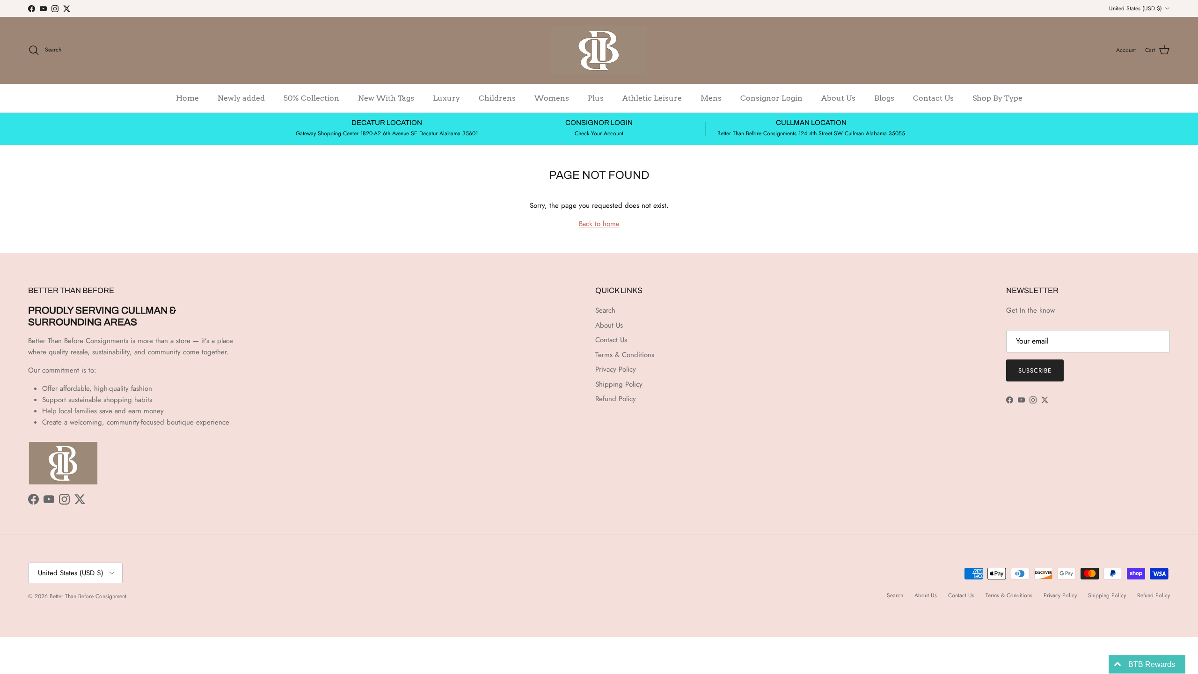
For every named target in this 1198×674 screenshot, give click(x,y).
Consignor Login (771, 98)
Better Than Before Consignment (88, 596)
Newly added (241, 98)
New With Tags (386, 98)
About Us (838, 98)
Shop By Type (997, 98)
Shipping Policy (619, 384)
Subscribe (1035, 370)
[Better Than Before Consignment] (599, 50)
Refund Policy (615, 399)
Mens (711, 98)
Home (187, 98)
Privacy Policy (615, 369)
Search (605, 310)
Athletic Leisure (652, 98)
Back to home (599, 224)
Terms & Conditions (624, 355)
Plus (596, 98)
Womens (551, 98)
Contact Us (933, 98)
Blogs (884, 98)
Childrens (497, 98)
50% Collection (311, 98)
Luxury (446, 98)
